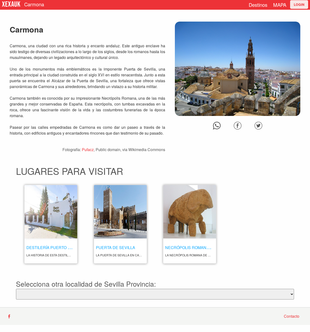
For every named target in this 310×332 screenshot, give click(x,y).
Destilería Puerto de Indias (56, 247)
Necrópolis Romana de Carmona (201, 247)
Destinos (258, 4)
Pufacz (88, 149)
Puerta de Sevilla (115, 247)
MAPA (279, 4)
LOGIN (299, 4)
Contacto (291, 316)
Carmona (34, 4)
